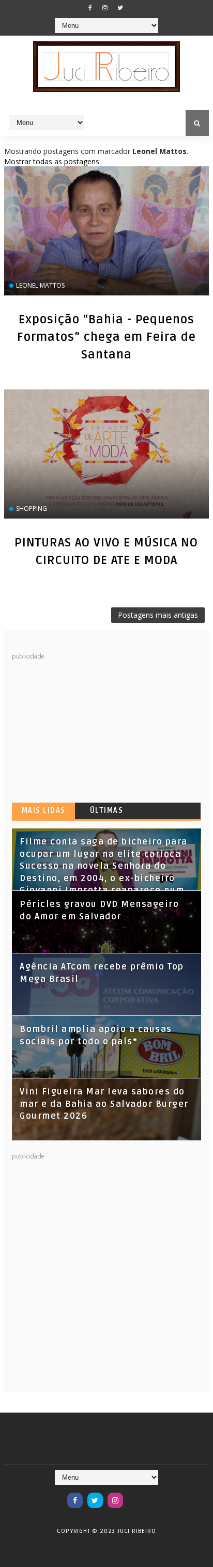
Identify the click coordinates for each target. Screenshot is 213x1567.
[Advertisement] (89, 725)
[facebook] (90, 8)
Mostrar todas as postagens (51, 161)
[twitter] (120, 8)
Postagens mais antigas (158, 615)
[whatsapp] (135, 1495)
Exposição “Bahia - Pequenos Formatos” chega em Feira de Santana (106, 337)
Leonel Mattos (40, 285)
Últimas (107, 810)
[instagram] (105, 8)
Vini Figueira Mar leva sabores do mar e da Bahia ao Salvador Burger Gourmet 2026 (104, 1104)
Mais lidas (44, 810)
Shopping (31, 508)
